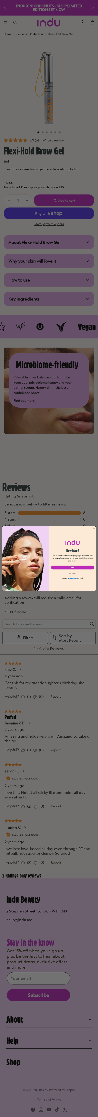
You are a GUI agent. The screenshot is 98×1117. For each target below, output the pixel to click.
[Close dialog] (94, 528)
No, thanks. (72, 573)
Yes (72, 567)
